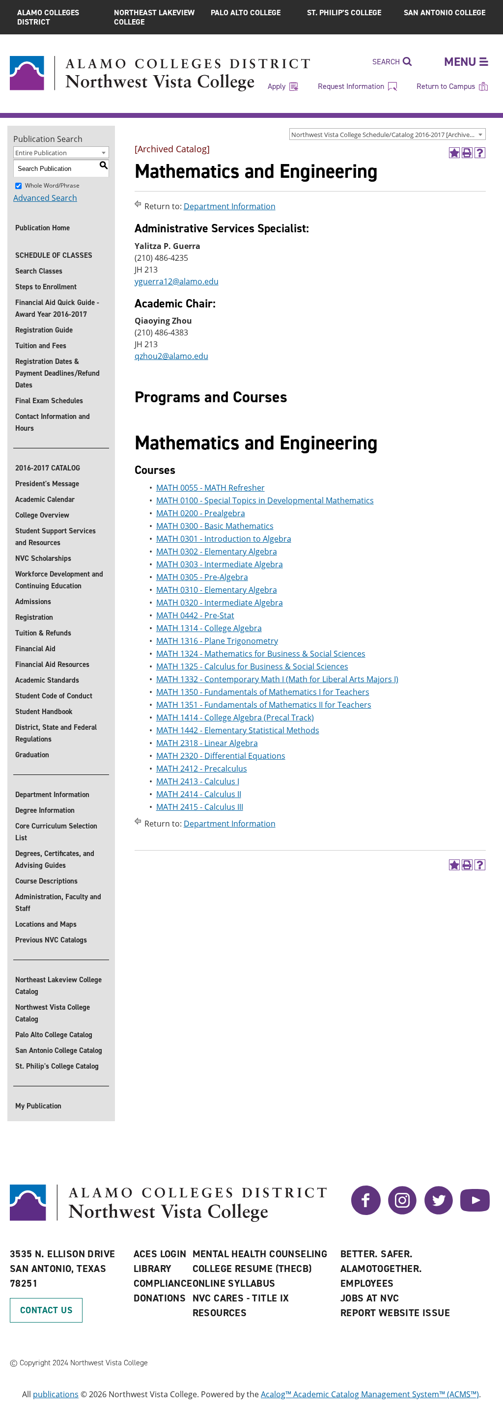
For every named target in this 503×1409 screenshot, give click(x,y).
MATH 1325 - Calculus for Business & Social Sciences (252, 666)
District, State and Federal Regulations (56, 733)
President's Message (47, 484)
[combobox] (387, 134)
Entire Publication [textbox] (41, 152)
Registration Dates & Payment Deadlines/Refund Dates (57, 373)
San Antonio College (444, 12)
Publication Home (42, 228)
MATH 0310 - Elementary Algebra (216, 589)
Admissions (33, 602)
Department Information (52, 795)
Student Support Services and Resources (55, 537)
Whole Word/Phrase (52, 185)
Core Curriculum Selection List (56, 832)
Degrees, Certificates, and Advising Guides (54, 859)
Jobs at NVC (369, 1298)
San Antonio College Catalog (58, 1050)
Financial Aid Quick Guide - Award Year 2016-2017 (57, 308)
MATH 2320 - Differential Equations (220, 755)
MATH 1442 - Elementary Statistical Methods (237, 730)
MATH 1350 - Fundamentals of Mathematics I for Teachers (262, 692)
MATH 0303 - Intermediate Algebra (219, 564)
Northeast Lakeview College (154, 17)
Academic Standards (47, 680)
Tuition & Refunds (43, 633)
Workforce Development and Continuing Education (59, 580)
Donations (160, 1298)
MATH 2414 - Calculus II (198, 794)
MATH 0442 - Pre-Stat (195, 615)
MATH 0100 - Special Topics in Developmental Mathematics (265, 500)
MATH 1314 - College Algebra (209, 628)
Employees (367, 1283)
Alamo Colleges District (48, 17)
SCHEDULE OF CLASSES (53, 255)
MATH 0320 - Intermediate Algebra (219, 602)
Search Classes (38, 271)
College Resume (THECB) (252, 1268)
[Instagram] (402, 1212)
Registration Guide (44, 330)
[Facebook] (366, 1212)
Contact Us (46, 1310)
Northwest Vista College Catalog (52, 1013)
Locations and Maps (46, 924)
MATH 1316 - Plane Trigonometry (217, 640)
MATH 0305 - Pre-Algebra (202, 577)
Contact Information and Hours (52, 422)
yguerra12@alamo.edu (177, 281)
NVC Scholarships (43, 558)
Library (153, 1268)
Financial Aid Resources (52, 664)
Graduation (32, 755)
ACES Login (160, 1253)
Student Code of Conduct (53, 696)
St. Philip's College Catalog (57, 1066)
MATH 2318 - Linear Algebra (207, 743)
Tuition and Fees (40, 346)
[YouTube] (475, 1212)
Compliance (163, 1283)
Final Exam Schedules (49, 401)
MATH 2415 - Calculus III (199, 806)
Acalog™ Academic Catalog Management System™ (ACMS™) (370, 1394)
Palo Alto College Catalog (53, 1035)
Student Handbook (44, 712)
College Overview (42, 515)
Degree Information (45, 810)
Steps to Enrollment (46, 287)
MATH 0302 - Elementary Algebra (216, 551)
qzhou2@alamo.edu (171, 356)
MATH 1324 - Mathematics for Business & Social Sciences (260, 653)
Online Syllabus (234, 1283)
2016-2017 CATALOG (47, 468)
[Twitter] (438, 1212)
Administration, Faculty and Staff (58, 902)
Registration (34, 617)
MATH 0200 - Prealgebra (200, 513)
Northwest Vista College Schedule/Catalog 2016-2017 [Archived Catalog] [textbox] (388, 134)
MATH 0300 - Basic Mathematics (215, 526)
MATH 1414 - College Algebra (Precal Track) (235, 717)
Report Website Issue (395, 1312)
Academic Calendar (45, 499)
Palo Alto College (245, 12)
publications (56, 1394)
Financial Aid (35, 649)
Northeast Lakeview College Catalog (58, 985)
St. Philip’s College (344, 12)
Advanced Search (45, 198)
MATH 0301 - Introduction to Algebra (223, 538)
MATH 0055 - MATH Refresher (210, 487)
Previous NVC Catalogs (51, 940)
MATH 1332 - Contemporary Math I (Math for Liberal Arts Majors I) (277, 679)
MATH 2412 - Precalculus (201, 768)
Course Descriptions (46, 881)
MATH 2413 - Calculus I (197, 781)
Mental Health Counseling (260, 1253)
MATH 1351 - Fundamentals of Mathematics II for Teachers (263, 704)
